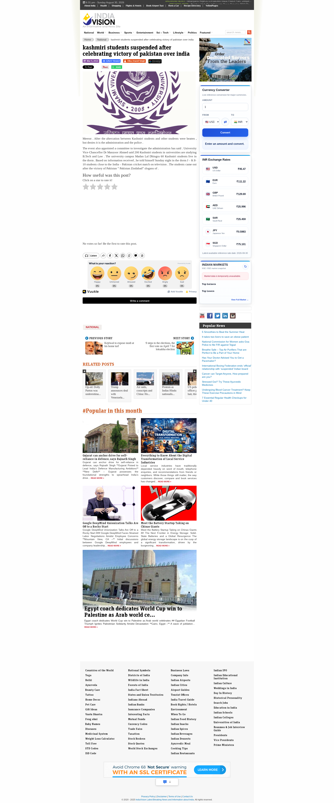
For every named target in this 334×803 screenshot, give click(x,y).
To (232, 115)
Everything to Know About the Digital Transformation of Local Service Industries (166, 459)
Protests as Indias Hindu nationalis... (169, 390)
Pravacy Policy (148, 796)
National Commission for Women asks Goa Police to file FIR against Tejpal (225, 343)
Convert (225, 132)
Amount (207, 100)
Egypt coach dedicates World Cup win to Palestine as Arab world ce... (133, 611)
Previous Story (101, 338)
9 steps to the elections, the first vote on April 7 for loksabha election (160, 346)
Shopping (116, 6)
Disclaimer (162, 796)
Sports (128, 32)
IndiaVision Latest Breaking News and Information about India (165, 799)
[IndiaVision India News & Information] (101, 20)
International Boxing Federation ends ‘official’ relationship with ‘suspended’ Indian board (226, 367)
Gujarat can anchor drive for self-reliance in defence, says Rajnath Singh (109, 457)
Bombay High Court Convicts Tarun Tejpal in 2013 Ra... (221, 2)
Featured (205, 32)
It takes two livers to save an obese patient (225, 336)
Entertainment (145, 32)
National (89, 32)
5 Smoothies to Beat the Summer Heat (223, 332)
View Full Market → (240, 300)
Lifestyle (178, 32)
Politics (192, 32)
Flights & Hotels (133, 6)
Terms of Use (174, 796)
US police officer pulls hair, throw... (194, 390)
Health (103, 6)
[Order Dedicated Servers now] (225, 80)
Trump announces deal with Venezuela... (119, 392)
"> (123, 68)
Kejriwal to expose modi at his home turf (119, 344)
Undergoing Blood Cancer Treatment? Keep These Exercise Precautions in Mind (226, 391)
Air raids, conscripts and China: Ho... (144, 390)
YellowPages (212, 6)
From (205, 115)
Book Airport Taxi (155, 6)
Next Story (181, 338)
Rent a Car (173, 6)
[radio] (86, 187)
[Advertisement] (190, 19)
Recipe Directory (192, 6)
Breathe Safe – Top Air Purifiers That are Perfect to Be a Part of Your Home (224, 351)
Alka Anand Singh (136, 61)
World (100, 32)
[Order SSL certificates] (167, 777)
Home (87, 39)
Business (114, 32)
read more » (97, 478)
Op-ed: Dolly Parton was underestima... (93, 390)
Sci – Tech (162, 32)
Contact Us (187, 796)
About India (90, 6)
